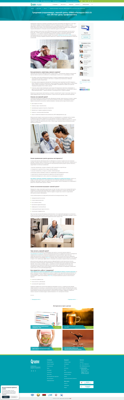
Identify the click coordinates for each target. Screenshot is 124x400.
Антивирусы (66, 364)
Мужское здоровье (67, 372)
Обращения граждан (87, 387)
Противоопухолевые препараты (70, 378)
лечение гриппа (84, 81)
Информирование (50, 380)
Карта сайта (49, 374)
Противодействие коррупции (52, 376)
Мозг (65, 370)
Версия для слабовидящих (73, 1)
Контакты (77, 4)
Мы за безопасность (87, 382)
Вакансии (81, 362)
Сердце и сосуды (67, 362)
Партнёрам (49, 370)
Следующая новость (72, 299)
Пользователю (50, 366)
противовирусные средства (37, 253)
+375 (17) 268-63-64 (35, 1)
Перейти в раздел (50, 364)
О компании (55, 4)
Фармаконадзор (86, 4)
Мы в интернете (50, 378)
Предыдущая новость (36, 299)
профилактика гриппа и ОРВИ (64, 35)
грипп (81, 81)
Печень (65, 376)
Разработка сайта (61, 398)
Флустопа (50, 275)
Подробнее (4, 394)
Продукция (71, 4)
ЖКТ (65, 366)
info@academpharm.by (47, 1)
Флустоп (48, 257)
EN (85, 1)
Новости (65, 383)
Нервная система (67, 374)
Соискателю (49, 372)
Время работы (57, 1)
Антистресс (66, 368)
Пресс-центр (63, 4)
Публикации (66, 385)
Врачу (48, 368)
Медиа (65, 387)
